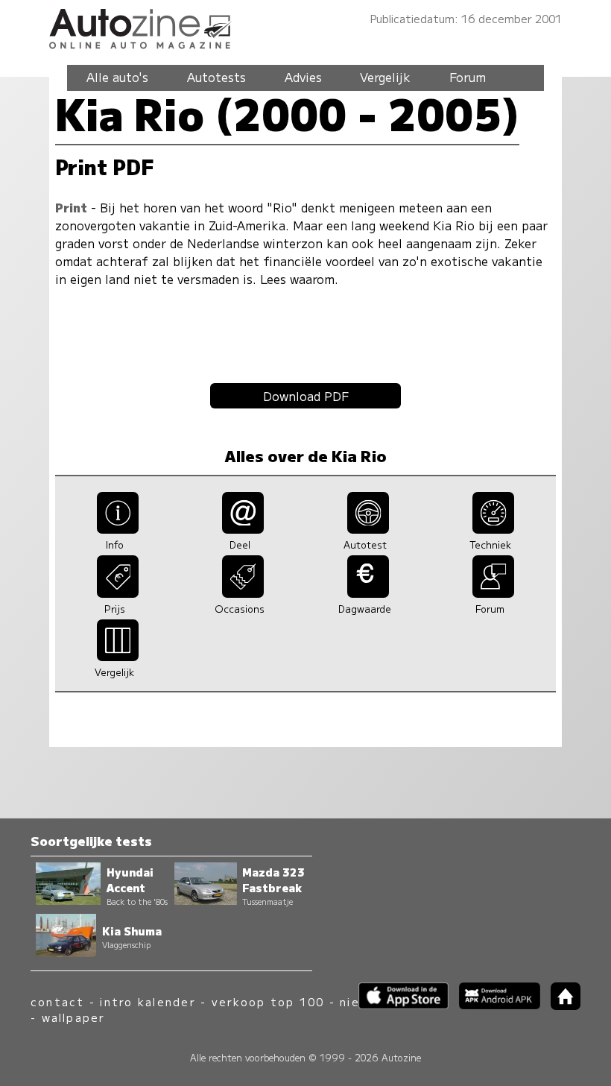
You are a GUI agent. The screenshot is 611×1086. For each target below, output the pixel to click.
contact (58, 1001)
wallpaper (74, 1017)
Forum (467, 77)
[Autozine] (305, 26)
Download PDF (306, 396)
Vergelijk (385, 77)
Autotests (216, 77)
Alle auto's (117, 77)
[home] (560, 1005)
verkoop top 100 (268, 1001)
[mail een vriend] (243, 528)
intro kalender (147, 1001)
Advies (303, 77)
